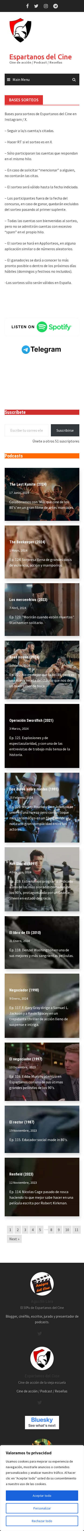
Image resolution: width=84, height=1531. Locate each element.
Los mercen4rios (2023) (28, 599)
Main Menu (21, 79)
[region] (42, 1488)
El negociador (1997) (25, 1059)
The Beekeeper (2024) (27, 542)
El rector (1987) (21, 1122)
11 (76, 1229)
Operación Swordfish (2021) (31, 720)
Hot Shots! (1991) (23, 864)
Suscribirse (65, 430)
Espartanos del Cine (40, 57)
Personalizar (42, 1508)
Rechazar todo (42, 1521)
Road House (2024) (24, 657)
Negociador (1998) (24, 990)
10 (67, 1229)
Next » (14, 1238)
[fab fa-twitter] (39, 1333)
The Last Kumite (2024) (28, 484)
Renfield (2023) (21, 1174)
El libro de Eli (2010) (25, 932)
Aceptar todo (42, 1495)
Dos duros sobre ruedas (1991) (34, 789)
